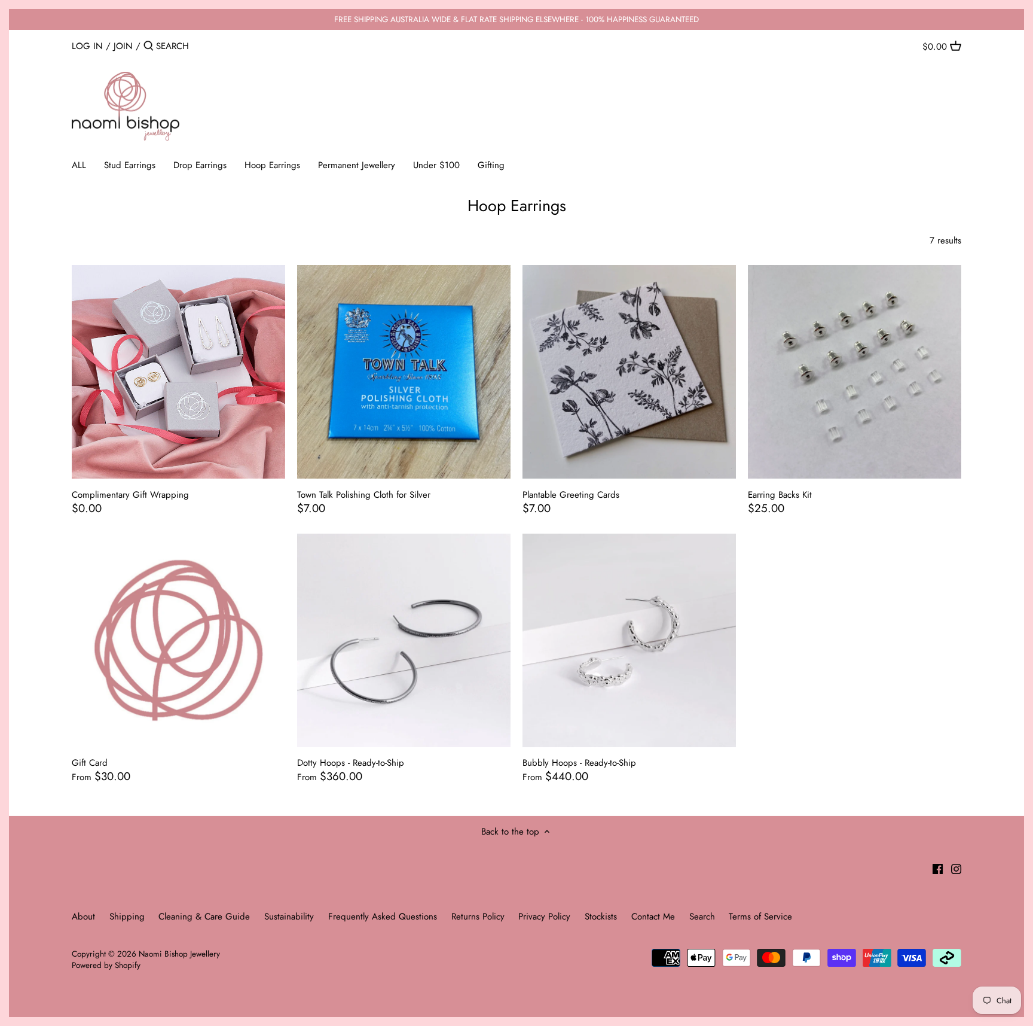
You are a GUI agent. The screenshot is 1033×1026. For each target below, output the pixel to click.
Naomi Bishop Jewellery (179, 954)
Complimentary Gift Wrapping (130, 494)
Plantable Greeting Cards (570, 494)
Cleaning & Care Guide (204, 916)
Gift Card (90, 762)
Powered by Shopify (106, 965)
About (83, 916)
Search (702, 916)
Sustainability (289, 916)
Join (123, 46)
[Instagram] (956, 868)
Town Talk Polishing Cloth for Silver (363, 494)
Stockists (601, 916)
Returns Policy (478, 916)
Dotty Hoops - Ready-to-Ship (350, 762)
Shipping (128, 916)
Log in (87, 46)
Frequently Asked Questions (382, 916)
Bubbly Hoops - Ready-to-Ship (579, 762)
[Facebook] (938, 868)
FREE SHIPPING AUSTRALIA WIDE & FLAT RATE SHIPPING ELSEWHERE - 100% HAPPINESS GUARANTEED (516, 19)
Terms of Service (760, 916)
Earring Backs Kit (780, 494)
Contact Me (653, 916)
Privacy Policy (544, 916)
